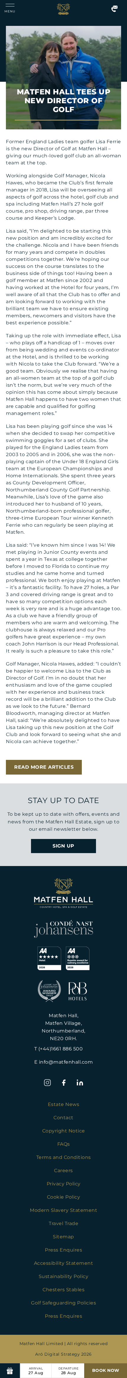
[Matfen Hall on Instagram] (47, 1082)
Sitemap (63, 1236)
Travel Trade (63, 1223)
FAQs (63, 1144)
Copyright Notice (63, 1131)
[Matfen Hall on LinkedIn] (80, 1082)
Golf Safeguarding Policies (63, 1303)
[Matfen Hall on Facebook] (64, 1082)
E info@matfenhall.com (63, 1062)
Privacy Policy (64, 1184)
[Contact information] (114, 9)
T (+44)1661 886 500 (58, 1049)
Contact (63, 1117)
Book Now (105, 1370)
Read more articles (44, 767)
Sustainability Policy (64, 1276)
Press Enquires (63, 1250)
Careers (63, 1170)
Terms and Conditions (63, 1157)
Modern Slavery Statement (63, 1210)
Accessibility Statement (63, 1263)
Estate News (63, 1104)
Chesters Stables (63, 1289)
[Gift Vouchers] (10, 1370)
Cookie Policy (63, 1197)
